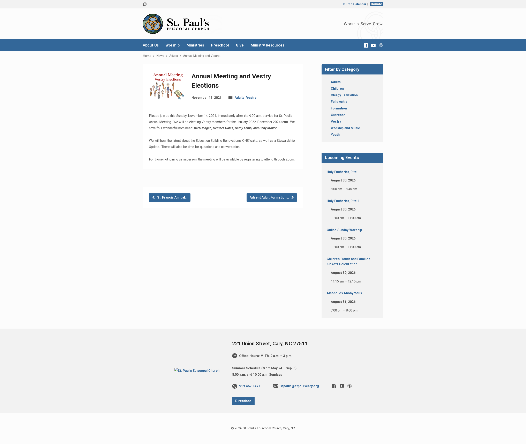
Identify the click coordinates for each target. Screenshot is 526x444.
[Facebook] (366, 45)
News (160, 56)
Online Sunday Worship (344, 230)
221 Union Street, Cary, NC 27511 (270, 343)
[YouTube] (373, 45)
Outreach (338, 115)
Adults (173, 56)
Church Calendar (353, 4)
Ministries (195, 45)
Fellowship (339, 102)
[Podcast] (381, 45)
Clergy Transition (344, 95)
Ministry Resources (267, 45)
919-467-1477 (249, 386)
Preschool (220, 45)
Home (147, 56)
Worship (173, 45)
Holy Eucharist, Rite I (342, 172)
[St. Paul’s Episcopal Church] (196, 371)
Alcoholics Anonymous (344, 293)
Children (337, 89)
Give (240, 45)
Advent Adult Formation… (270, 197)
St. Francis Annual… (171, 197)
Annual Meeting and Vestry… (202, 56)
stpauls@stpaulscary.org (299, 386)
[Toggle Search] (144, 4)
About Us (151, 45)
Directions (243, 401)
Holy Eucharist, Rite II (343, 201)
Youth (335, 135)
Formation (339, 108)
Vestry (251, 98)
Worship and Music (345, 128)
